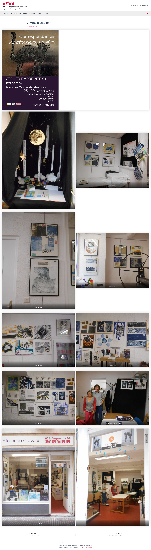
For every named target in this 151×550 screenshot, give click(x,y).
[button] (147, 13)
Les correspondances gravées (27, 13)
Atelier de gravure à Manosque (15, 6)
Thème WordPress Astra (86, 547)
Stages (6, 13)
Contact (46, 13)
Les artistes (13, 13)
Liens (39, 13)
